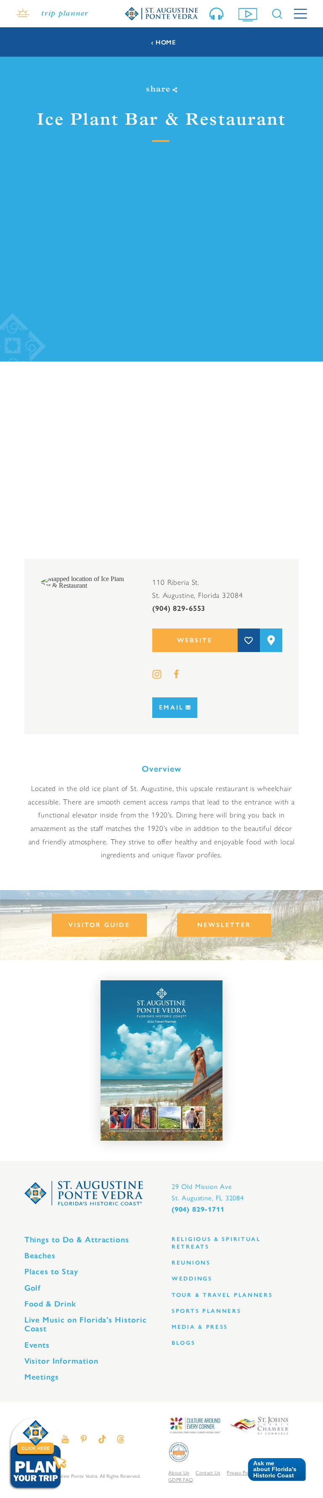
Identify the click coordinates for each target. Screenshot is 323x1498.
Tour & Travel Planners (222, 1295)
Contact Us (208, 1473)
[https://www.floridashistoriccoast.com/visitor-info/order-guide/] (161, 1060)
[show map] (271, 640)
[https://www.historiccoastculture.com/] (194, 1424)
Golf (32, 1288)
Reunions (191, 1262)
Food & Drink (50, 1304)
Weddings (192, 1278)
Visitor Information (61, 1361)
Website (194, 640)
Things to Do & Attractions (77, 1239)
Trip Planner (64, 13)
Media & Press (200, 1326)
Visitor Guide (99, 925)
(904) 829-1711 (198, 1209)
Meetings (41, 1377)
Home (166, 42)
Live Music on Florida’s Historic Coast (85, 1324)
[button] (273, 1469)
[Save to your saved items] (249, 640)
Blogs (184, 1342)
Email (171, 707)
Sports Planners (206, 1311)
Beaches (40, 1255)
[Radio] (218, 14)
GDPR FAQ (180, 1480)
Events (37, 1345)
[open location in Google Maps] (88, 581)
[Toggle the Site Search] (277, 14)
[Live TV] (249, 14)
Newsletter (224, 925)
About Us (178, 1473)
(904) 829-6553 (178, 608)
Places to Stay (51, 1271)
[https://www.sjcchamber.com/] (259, 1424)
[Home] (161, 13)
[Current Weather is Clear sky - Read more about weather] (22, 14)
